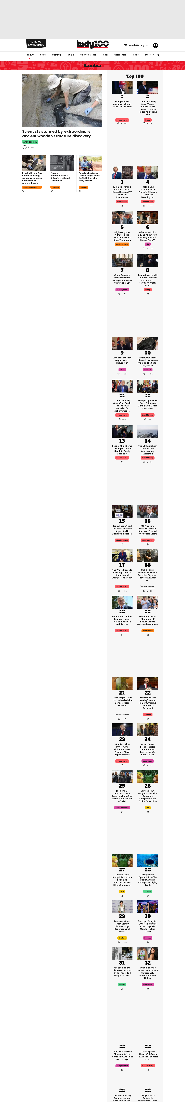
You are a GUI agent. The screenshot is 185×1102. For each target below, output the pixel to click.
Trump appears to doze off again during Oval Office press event (148, 404)
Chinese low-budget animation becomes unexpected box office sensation (147, 796)
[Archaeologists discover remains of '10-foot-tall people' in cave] (122, 953)
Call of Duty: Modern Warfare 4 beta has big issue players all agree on (147, 575)
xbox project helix (122, 714)
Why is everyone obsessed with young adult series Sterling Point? (122, 279)
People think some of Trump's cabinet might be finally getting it (122, 450)
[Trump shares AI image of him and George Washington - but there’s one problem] (147, 172)
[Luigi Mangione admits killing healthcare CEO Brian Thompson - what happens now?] (122, 217)
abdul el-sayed (122, 540)
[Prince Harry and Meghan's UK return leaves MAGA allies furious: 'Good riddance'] (147, 601)
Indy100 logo (93, 44)
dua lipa (147, 938)
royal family (147, 631)
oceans (148, 891)
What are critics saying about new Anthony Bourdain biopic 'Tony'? (147, 236)
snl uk (122, 370)
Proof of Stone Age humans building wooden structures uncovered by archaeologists (32, 178)
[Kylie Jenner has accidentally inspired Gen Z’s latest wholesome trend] (147, 953)
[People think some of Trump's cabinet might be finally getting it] (122, 431)
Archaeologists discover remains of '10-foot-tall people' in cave (122, 971)
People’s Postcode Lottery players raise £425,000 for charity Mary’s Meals (89, 177)
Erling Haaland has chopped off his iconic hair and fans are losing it (122, 1055)
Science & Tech (88, 55)
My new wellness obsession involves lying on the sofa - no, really (147, 361)
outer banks (147, 761)
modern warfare (147, 587)
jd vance (147, 714)
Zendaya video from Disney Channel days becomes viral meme (122, 926)
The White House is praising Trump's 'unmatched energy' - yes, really (122, 574)
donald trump (122, 415)
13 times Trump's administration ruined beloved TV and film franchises (122, 192)
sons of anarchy (122, 808)
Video (136, 55)
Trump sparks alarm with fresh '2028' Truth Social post (122, 105)
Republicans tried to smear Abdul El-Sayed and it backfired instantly (122, 530)
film (147, 244)
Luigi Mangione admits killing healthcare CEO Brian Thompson (122, 236)
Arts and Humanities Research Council (32, 187)
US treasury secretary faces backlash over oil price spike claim (147, 530)
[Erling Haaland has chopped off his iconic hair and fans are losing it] (122, 1036)
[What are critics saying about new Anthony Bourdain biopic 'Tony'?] (147, 217)
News (43, 55)
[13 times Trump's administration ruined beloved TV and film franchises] (122, 172)
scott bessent (147, 540)
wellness (147, 370)
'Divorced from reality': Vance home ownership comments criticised (148, 702)
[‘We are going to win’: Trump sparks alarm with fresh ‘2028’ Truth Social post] (122, 86)
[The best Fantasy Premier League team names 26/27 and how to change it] (122, 1080)
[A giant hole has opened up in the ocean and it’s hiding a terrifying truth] (147, 860)
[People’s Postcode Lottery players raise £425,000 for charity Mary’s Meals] (90, 163)
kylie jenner (147, 984)
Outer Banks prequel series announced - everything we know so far (147, 749)
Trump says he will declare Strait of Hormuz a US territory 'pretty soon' (148, 280)
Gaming (56, 55)
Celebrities (120, 55)
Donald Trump (122, 120)
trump (147, 120)
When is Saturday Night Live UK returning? (122, 360)
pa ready (55, 187)
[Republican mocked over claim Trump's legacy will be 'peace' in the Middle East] (122, 601)
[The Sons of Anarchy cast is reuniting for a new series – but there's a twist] (122, 776)
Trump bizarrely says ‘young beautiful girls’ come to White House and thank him (148, 108)
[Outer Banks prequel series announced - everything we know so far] (147, 729)
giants (122, 984)
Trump (70, 55)
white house (122, 201)
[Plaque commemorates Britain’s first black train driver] (62, 163)
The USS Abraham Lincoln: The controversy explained (147, 450)
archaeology (30, 141)
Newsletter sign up (138, 45)
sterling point (122, 290)
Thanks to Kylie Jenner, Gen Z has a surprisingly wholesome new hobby (147, 972)
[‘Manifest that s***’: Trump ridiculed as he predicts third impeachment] (122, 729)
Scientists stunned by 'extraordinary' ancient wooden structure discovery (56, 134)
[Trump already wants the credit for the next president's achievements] (122, 385)
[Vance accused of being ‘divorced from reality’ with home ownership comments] (147, 683)
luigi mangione (122, 244)
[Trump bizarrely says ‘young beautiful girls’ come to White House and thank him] (147, 86)
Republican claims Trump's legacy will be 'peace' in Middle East (122, 620)
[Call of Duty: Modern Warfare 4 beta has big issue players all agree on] (147, 555)
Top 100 (29, 55)
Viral (105, 55)
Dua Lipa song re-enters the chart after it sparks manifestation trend (147, 926)
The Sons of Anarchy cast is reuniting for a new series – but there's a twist (122, 796)
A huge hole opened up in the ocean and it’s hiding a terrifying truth (147, 879)
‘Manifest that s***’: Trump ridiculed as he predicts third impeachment (122, 749)
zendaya (122, 938)
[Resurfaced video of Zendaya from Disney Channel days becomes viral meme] (122, 906)
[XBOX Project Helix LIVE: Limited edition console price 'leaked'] (122, 683)
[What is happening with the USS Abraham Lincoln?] (147, 431)
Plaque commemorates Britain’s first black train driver (60, 177)
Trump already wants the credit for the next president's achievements (122, 405)
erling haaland (122, 1066)
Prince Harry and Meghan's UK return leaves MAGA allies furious (147, 620)
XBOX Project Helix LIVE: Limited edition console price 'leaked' (122, 701)
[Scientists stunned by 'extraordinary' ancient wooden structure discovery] (62, 100)
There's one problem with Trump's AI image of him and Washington (147, 192)
